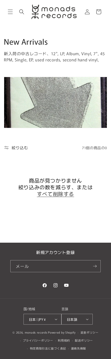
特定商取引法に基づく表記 (48, 348)
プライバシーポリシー (38, 340)
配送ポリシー (84, 340)
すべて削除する (55, 194)
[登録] (94, 266)
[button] (10, 11)
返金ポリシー (90, 332)
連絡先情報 (78, 348)
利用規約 (64, 340)
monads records (36, 332)
